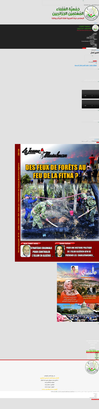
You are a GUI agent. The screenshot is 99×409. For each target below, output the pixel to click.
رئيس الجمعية (91, 36)
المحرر (95, 62)
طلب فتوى (95, 46)
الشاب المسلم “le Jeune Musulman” (87, 41)
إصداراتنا (95, 39)
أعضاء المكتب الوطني (90, 37)
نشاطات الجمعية (94, 44)
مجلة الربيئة (92, 43)
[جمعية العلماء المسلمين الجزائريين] (74, 20)
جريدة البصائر (92, 40)
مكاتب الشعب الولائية (90, 38)
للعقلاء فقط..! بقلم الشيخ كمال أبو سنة (86, 65)
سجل (98, 142)
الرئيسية (95, 33)
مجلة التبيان (92, 42)
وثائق (96, 45)
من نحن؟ (92, 35)
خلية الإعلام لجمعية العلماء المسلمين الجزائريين (65, 391)
